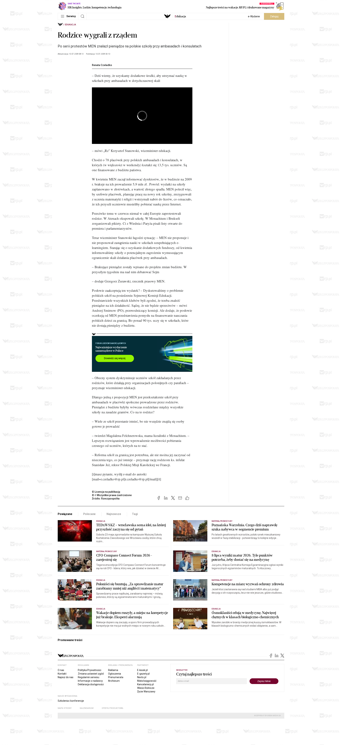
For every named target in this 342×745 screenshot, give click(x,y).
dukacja (180, 16)
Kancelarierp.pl (145, 684)
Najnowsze (114, 514)
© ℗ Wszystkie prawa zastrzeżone (112, 495)
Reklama (113, 670)
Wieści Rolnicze (145, 688)
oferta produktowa (112, 708)
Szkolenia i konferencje (71, 700)
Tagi (135, 514)
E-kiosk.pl (142, 670)
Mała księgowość (146, 680)
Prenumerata (115, 677)
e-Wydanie (254, 16)
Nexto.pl (141, 677)
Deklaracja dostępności (91, 684)
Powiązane (65, 514)
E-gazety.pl (143, 673)
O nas (61, 670)
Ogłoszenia (114, 673)
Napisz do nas (65, 677)
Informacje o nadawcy (90, 680)
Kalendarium (87, 708)
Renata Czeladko (102, 65)
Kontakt (62, 673)
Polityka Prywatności (89, 670)
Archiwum (114, 680)
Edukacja (70, 24)
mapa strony (65, 708)
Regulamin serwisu (88, 677)
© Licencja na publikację (106, 491)
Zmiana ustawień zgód (91, 673)
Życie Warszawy (146, 691)
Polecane (89, 514)
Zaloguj (274, 16)
